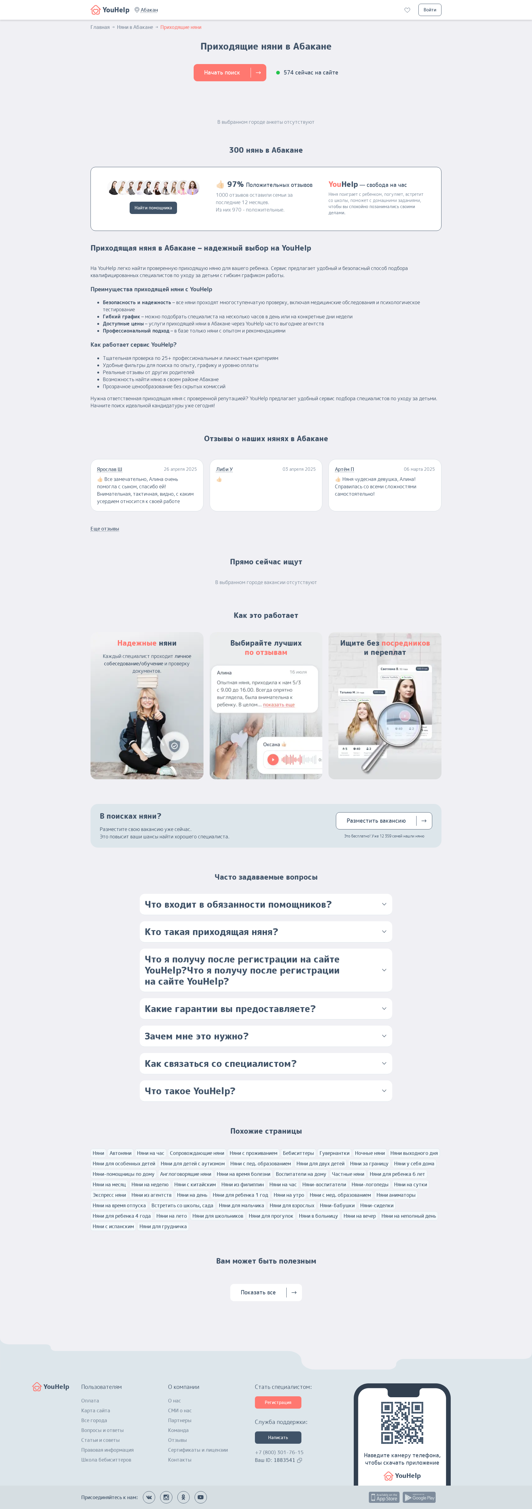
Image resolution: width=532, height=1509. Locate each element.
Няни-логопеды (370, 1184)
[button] (149, 10)
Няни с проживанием (253, 1153)
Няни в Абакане (135, 27)
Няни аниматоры (396, 1195)
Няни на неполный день (408, 1215)
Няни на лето (171, 1215)
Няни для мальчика (241, 1205)
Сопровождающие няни (197, 1153)
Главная (100, 27)
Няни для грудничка (163, 1226)
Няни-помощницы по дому (124, 1174)
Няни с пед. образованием (260, 1163)
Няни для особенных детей (124, 1163)
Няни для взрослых (292, 1205)
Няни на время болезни (243, 1174)
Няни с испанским (113, 1226)
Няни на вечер (360, 1215)
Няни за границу (369, 1163)
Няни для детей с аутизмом (193, 1163)
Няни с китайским (195, 1184)
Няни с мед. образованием (340, 1195)
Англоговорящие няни (185, 1174)
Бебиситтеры (298, 1153)
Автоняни (120, 1153)
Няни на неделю (150, 1184)
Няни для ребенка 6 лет (397, 1174)
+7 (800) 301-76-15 (279, 1452)
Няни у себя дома (414, 1163)
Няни (98, 1153)
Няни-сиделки (376, 1205)
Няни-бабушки (337, 1205)
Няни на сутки (410, 1184)
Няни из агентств (151, 1195)
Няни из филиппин (242, 1184)
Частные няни (348, 1174)
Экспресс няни (109, 1195)
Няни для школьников (217, 1215)
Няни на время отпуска (119, 1205)
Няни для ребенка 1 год (240, 1195)
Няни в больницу (318, 1215)
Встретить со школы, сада (182, 1205)
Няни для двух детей (320, 1163)
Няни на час (150, 1153)
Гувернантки (334, 1153)
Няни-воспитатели (324, 1184)
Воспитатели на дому (301, 1174)
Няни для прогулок (271, 1215)
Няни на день (192, 1195)
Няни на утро (289, 1195)
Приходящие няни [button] (180, 27)
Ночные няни (370, 1153)
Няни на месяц (109, 1184)
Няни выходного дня (414, 1153)
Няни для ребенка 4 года (122, 1215)
